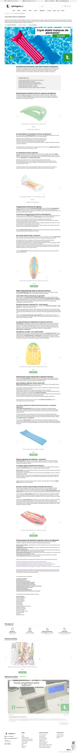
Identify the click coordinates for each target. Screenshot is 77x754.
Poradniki (34, 24)
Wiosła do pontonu (20, 614)
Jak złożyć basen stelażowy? (22, 588)
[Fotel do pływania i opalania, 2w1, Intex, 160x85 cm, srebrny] (32, 184)
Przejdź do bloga (22, 676)
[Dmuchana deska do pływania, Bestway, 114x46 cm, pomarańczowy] (34, 268)
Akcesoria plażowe (20, 596)
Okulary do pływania (20, 600)
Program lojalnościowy (43, 741)
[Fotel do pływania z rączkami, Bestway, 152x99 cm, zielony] (33, 112)
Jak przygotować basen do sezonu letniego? (25, 582)
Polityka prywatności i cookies (27, 739)
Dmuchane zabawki (20, 609)
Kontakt (23, 736)
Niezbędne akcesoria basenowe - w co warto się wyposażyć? (29, 586)
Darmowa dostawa (42, 734)
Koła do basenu (19, 603)
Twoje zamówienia (60, 734)
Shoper (70, 751)
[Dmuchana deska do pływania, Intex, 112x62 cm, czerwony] (33, 518)
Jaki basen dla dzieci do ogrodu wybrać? (24, 587)
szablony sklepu (61, 751)
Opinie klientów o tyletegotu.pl (27, 740)
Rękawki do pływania (20, 607)
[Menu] (75, 741)
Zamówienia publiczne (43, 739)
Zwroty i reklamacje (42, 737)
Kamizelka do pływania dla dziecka (23, 606)
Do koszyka (34, 286)
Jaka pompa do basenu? (21, 579)
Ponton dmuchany (20, 612)
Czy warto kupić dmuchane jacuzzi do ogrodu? (26, 584)
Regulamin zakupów (25, 737)
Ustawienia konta (60, 736)
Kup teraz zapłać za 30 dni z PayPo (45, 744)
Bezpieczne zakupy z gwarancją (45, 746)
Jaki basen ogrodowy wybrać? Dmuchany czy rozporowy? (28, 590)
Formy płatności (42, 736)
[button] (65, 6)
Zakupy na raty (42, 740)
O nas (23, 734)
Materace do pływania (20, 597)
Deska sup (18, 613)
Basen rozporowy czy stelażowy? (23, 581)
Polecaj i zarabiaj (25, 741)
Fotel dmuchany (19, 605)
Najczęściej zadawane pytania (44, 747)
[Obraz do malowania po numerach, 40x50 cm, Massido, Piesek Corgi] (22, 654)
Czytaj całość (64, 723)
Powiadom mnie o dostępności (33, 129)
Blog (11, 13)
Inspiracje (11, 714)
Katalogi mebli (24, 743)
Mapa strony (24, 746)
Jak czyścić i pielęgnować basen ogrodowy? (25, 583)
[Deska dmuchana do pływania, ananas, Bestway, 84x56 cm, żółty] (33, 354)
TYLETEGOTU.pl (7, 13)
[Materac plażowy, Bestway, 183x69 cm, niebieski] (33, 437)
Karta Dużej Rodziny (43, 743)
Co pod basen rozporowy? (21, 578)
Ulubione (58, 737)
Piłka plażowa (19, 602)
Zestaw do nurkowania (21, 608)
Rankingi (23, 747)
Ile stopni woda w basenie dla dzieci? (24, 589)
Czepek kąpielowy (20, 598)
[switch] (73, 749)
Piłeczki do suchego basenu (22, 611)
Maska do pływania (20, 601)
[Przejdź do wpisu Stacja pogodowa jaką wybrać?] (38, 697)
